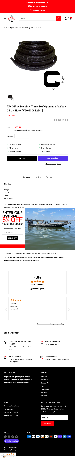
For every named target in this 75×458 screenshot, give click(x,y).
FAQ (42, 386)
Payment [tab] (49, 177)
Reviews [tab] (38, 177)
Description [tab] (27, 177)
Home (6, 28)
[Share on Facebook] (55, 119)
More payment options (53, 164)
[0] (69, 18)
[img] (37, 281)
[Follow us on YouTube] (16, 436)
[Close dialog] (73, 210)
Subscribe (47, 423)
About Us (44, 376)
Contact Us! (45, 383)
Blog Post (44, 392)
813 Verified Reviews (37, 284)
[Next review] (69, 310)
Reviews (44, 395)
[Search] (58, 18)
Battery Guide (45, 389)
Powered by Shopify (10, 450)
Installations (45, 380)
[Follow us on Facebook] (5, 436)
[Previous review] (6, 310)
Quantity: (10, 136)
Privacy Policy (8, 409)
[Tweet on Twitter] (63, 119)
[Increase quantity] (27, 136)
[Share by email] (66, 119)
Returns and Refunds (11, 415)
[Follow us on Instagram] (9, 436)
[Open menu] (5, 18)
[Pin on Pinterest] (59, 119)
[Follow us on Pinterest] (12, 436)
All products (13, 28)
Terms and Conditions (11, 406)
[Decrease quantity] (17, 136)
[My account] (66, 18)
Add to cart (22, 158)
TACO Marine (11, 115)
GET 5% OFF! (12, 238)
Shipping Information (11, 412)
